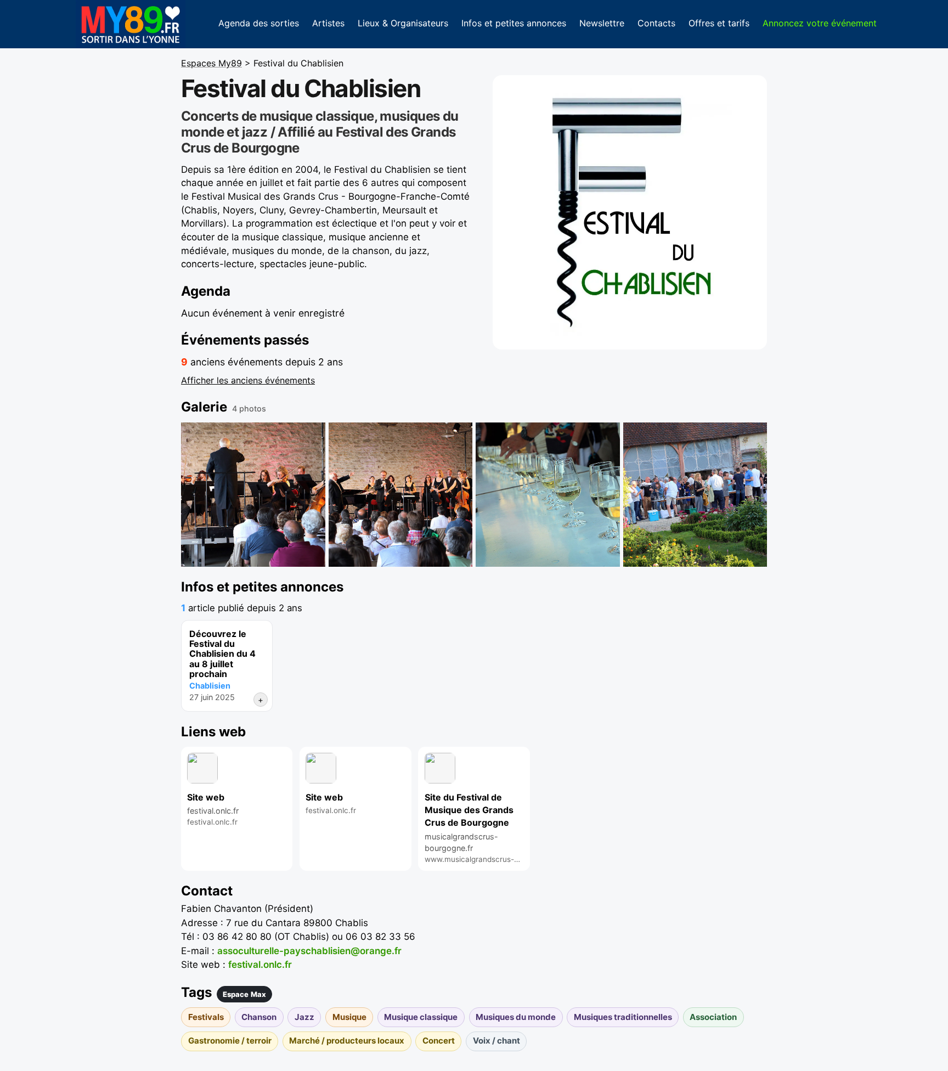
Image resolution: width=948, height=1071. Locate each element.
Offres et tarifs (719, 23)
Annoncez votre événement (820, 23)
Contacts (656, 23)
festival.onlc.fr (260, 964)
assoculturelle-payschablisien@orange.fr (309, 950)
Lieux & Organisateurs (403, 23)
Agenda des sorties (258, 23)
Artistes (328, 23)
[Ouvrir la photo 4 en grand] (695, 494)
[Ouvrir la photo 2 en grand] (401, 494)
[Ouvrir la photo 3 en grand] (548, 494)
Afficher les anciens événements (248, 380)
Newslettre (601, 23)
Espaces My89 (211, 63)
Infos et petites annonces (513, 23)
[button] (630, 212)
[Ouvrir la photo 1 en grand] (253, 494)
